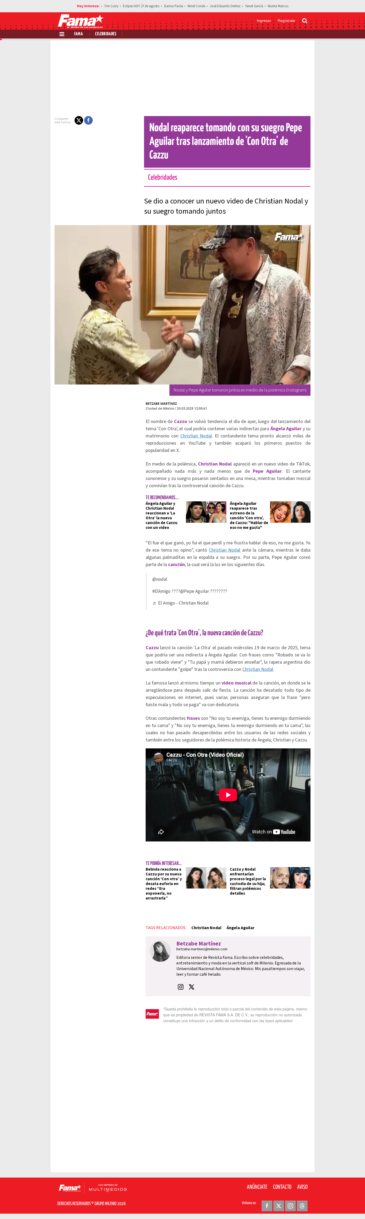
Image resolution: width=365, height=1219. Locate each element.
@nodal (159, 579)
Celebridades (106, 34)
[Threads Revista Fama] (302, 1206)
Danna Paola (173, 6)
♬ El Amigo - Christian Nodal (180, 603)
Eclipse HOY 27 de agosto (141, 6)
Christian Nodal (196, 436)
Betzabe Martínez (161, 403)
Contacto (282, 1187)
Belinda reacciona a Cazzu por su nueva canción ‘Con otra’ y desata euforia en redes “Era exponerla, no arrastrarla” (164, 884)
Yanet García (254, 6)
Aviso (302, 1187)
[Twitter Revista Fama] (278, 1206)
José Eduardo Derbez (225, 6)
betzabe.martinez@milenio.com (201, 949)
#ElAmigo (161, 591)
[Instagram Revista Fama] (290, 1206)
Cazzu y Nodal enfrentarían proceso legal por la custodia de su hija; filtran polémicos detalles (248, 881)
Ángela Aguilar (240, 928)
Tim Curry (111, 6)
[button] (79, 120)
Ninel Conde (196, 6)
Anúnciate (257, 1187)
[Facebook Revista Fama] (267, 1206)
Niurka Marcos (278, 6)
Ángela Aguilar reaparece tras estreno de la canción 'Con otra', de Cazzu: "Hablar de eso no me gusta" (249, 515)
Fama (78, 34)
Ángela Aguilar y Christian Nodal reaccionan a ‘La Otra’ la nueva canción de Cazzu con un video (161, 515)
